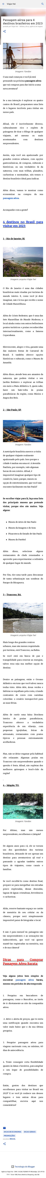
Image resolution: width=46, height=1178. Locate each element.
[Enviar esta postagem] (4, 1129)
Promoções (9, 1136)
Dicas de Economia (12, 1132)
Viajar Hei (11, 4)
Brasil (13, 1139)
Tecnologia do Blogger (24, 1167)
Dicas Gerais (29, 1132)
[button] (4, 31)
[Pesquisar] (42, 4)
